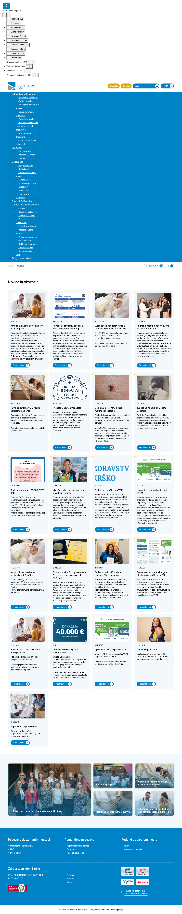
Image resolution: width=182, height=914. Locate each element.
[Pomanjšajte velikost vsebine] (29, 62)
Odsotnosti (72, 849)
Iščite (157, 86)
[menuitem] (25, 94)
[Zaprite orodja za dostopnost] (9, 15)
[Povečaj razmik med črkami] (37, 75)
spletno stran (16, 430)
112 (167, 266)
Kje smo (70, 875)
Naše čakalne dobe (75, 853)
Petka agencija (116, 909)
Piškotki (126, 846)
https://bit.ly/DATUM (30, 515)
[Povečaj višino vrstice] (29, 71)
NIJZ (12, 849)
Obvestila (113, 86)
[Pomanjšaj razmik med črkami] (33, 75)
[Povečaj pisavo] (31, 66)
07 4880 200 (152, 266)
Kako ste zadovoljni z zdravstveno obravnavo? (136, 892)
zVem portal (15, 853)
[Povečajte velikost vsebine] (33, 62)
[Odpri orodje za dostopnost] (6, 5)
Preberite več (19, 365)
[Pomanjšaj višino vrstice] (25, 71)
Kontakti (126, 86)
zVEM (165, 86)
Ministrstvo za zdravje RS (21, 846)
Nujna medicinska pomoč (78, 846)
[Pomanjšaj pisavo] (27, 66)
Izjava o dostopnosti (132, 849)
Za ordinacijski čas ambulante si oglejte (28, 428)
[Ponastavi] (4, 15)
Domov (70, 882)
